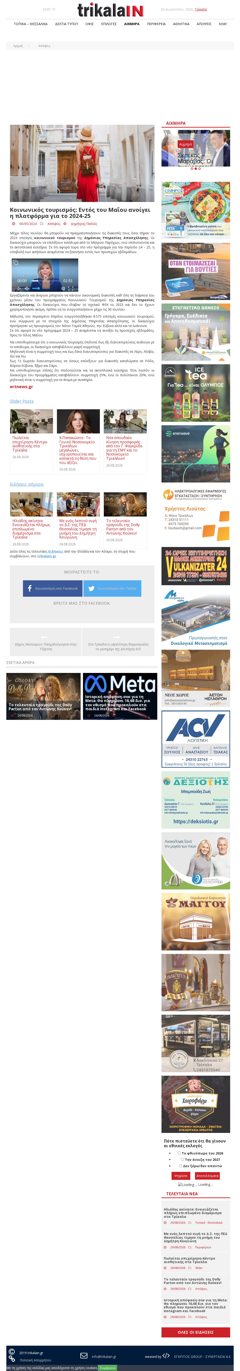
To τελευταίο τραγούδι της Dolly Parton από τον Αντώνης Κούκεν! (40, 707)
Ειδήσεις (55, 551)
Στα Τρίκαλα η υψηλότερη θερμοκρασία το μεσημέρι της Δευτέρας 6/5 (118, 646)
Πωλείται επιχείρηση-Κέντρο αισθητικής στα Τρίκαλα (189, 1275)
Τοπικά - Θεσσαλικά (208, 1238)
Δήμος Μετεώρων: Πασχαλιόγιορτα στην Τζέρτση (46, 646)
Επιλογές (109, 24)
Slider (199, 1283)
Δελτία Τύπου (66, 24)
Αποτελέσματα (207, 1191)
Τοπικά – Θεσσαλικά (31, 24)
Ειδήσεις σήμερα (26, 484)
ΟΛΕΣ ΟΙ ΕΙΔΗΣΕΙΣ (196, 1347)
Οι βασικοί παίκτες (192, 160)
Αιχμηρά (131, 24)
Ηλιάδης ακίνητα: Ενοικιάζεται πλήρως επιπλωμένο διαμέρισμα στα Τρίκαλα (193, 1228)
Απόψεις (204, 24)
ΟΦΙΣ (90, 24)
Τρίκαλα (201, 9)
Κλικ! (223, 24)
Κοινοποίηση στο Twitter (117, 588)
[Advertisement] (120, 85)
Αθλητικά (181, 24)
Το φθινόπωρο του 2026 (202, 1168)
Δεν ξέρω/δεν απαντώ (202, 1181)
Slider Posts (22, 401)
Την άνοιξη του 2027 (202, 1174)
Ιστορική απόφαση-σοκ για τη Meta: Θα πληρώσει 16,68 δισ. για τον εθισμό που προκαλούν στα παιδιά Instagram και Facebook (117, 703)
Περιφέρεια (156, 24)
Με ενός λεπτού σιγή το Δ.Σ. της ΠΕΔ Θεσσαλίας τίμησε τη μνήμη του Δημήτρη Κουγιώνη (195, 1252)
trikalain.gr (46, 556)
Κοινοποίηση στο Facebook (56, 588)
